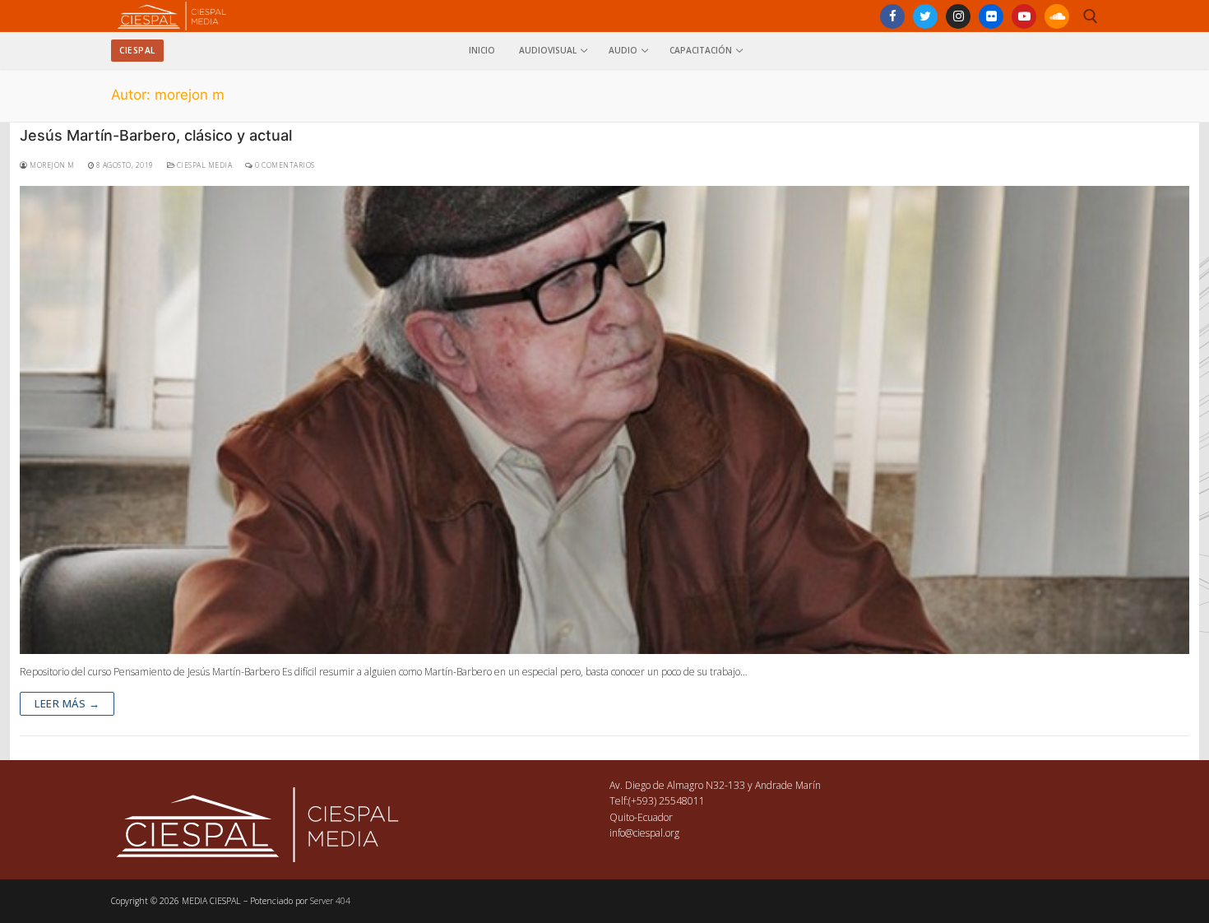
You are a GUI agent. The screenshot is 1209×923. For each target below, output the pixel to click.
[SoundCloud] (1057, 16)
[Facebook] (892, 16)
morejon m (51, 165)
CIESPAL (137, 50)
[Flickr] (991, 16)
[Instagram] (958, 16)
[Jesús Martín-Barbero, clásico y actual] (604, 420)
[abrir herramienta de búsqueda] (1090, 16)
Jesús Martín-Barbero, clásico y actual (156, 135)
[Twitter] (925, 16)
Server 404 (330, 901)
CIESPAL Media (203, 165)
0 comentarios (284, 165)
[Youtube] (1024, 16)
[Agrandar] (407, 814)
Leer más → (67, 703)
